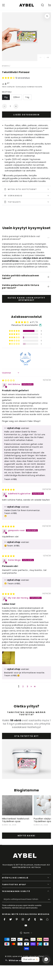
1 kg (27, 97)
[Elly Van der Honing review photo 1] (8, 657)
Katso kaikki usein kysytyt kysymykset (26, 298)
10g (6, 97)
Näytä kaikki (26, 835)
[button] (42, 5)
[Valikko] (3, 5)
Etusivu (5, 66)
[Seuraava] (47, 57)
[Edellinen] (40, 57)
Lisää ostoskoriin (26, 114)
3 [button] (27, 686)
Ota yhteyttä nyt (26, 736)
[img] (8, 380)
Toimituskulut (21, 87)
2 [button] (23, 686)
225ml (16, 97)
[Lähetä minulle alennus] (49, 899)
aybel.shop (17, 956)
